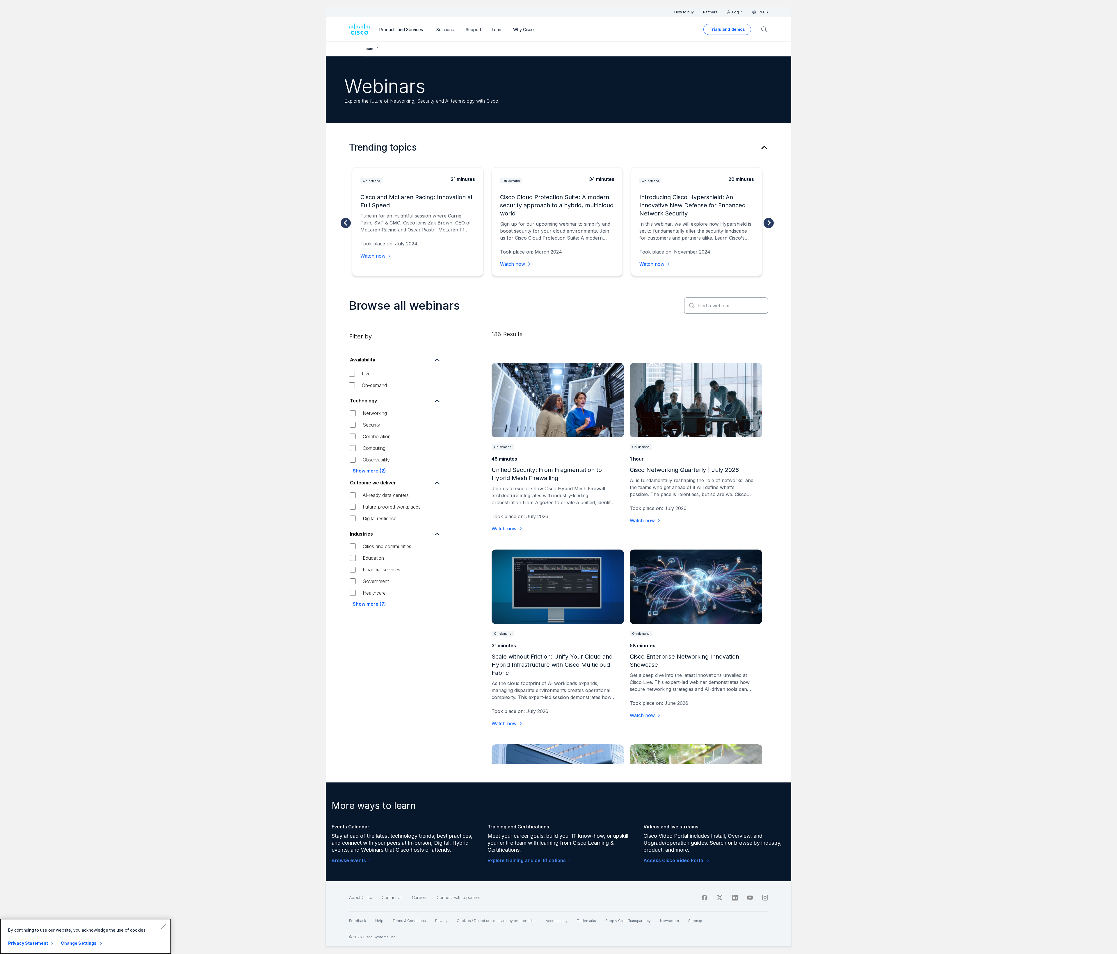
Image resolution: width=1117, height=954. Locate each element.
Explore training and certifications (527, 860)
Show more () (369, 470)
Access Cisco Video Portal (674, 860)
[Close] (163, 927)
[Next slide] (769, 223)
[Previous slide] (346, 223)
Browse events (349, 860)
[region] (85, 936)
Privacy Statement (28, 943)
